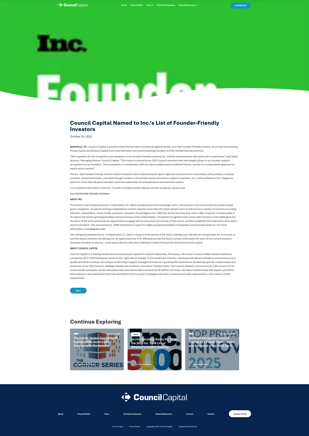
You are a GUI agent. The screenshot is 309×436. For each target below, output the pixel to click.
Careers (189, 414)
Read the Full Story (85, 364)
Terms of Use (117, 426)
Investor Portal (239, 414)
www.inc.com (97, 229)
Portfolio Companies (166, 5)
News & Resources (187, 5)
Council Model (136, 5)
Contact (211, 414)
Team (149, 5)
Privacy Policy (134, 426)
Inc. (169, 146)
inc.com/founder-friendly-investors (90, 193)
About (124, 5)
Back (78, 290)
